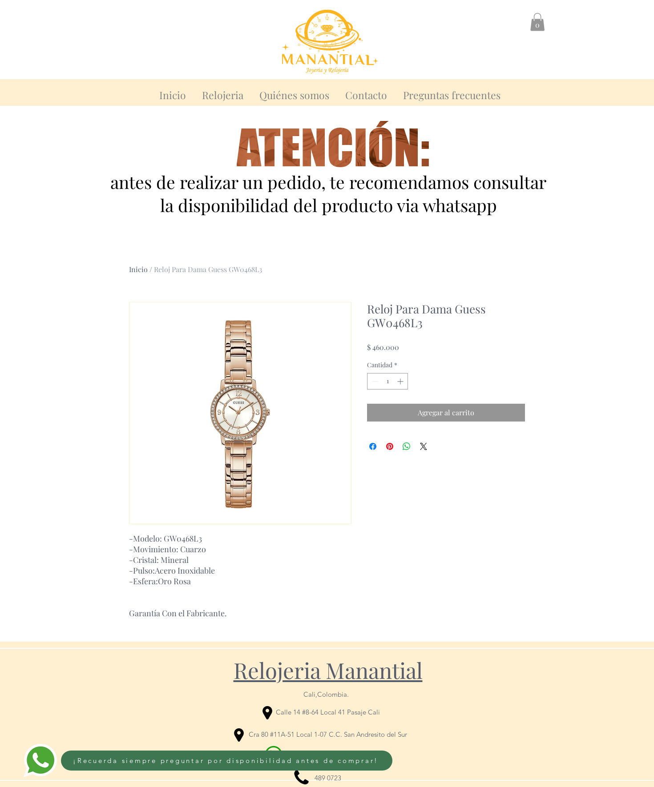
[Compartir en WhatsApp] (406, 446)
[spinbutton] (387, 381)
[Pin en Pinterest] (389, 446)
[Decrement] (373, 381)
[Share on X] (423, 446)
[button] (537, 22)
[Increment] (401, 381)
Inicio (138, 269)
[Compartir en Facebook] (372, 446)
